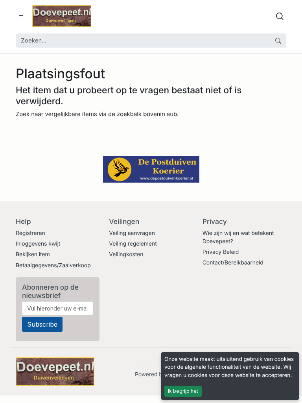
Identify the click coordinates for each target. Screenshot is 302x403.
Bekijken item (33, 254)
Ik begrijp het (183, 391)
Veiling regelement (133, 243)
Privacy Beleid (221, 252)
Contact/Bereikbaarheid (233, 262)
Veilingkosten (126, 254)
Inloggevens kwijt (38, 243)
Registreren (30, 233)
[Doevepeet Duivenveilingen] (61, 16)
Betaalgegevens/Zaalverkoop (53, 265)
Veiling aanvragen (132, 233)
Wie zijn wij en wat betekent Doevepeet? (238, 237)
